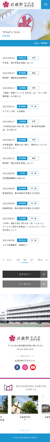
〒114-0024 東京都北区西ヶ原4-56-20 (25, 345)
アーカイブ (25, 284)
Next (40, 259)
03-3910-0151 (27, 349)
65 (18, 259)
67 (31, 259)
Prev (9, 259)
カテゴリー (25, 274)
